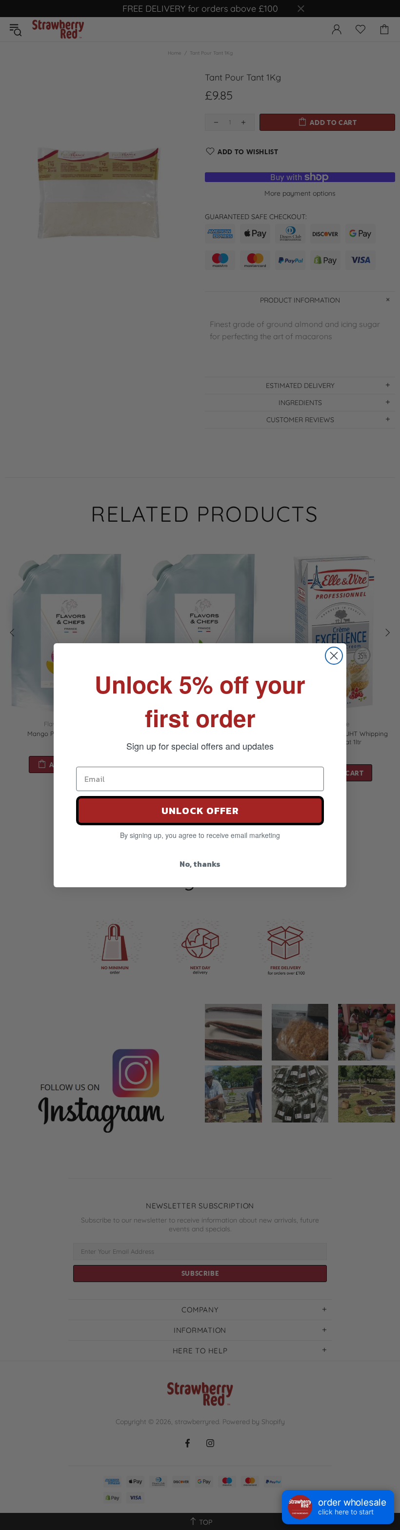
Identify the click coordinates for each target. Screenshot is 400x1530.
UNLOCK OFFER (200, 810)
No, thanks (200, 864)
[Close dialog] (333, 655)
